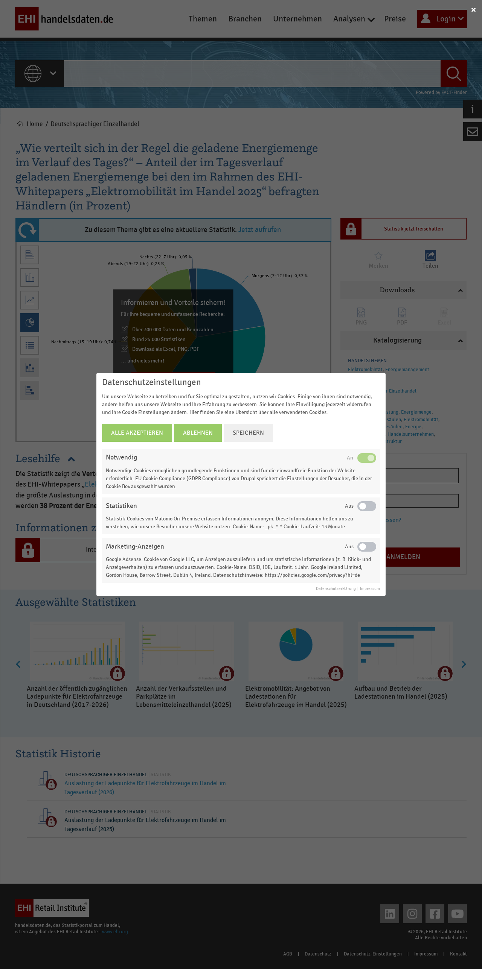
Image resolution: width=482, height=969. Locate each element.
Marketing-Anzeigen (135, 546)
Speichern (248, 432)
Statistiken (121, 506)
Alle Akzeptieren (137, 432)
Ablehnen (198, 432)
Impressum (370, 589)
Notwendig (121, 457)
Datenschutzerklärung (336, 589)
